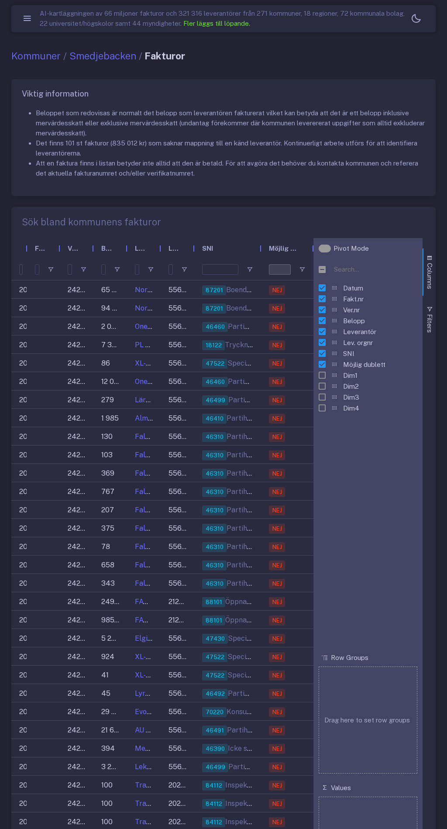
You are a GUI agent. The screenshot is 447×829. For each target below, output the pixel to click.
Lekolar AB (153, 767)
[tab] (429, 272)
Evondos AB (154, 712)
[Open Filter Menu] (50, 269)
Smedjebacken (102, 56)
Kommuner (36, 56)
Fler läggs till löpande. (216, 23)
